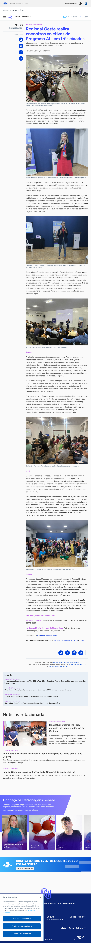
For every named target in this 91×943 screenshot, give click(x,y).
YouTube (74, 640)
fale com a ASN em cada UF (58, 666)
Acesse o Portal (23, 868)
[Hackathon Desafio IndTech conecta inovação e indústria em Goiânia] (24, 733)
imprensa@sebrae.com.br (77, 664)
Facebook (66, 640)
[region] (22, 917)
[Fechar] (40, 897)
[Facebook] (21, 52)
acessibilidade (71, 4)
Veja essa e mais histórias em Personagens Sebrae (20, 810)
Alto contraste (80, 3)
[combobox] (23, 10)
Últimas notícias (47, 903)
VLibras (85, 3)
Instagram (57, 640)
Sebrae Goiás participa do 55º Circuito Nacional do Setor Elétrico (39, 771)
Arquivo (82, 916)
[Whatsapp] (21, 39)
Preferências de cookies (22, 934)
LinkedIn (83, 640)
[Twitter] (21, 46)
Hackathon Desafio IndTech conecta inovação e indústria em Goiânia (67, 728)
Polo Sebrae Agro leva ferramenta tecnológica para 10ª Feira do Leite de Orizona (42, 755)
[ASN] (45, 893)
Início (17, 17)
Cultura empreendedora (55, 918)
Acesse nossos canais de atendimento (66, 662)
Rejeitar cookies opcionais (22, 926)
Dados (73, 916)
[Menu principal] (4, 16)
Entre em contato (67, 903)
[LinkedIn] (21, 58)
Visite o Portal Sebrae (72, 928)
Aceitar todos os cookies (22, 918)
